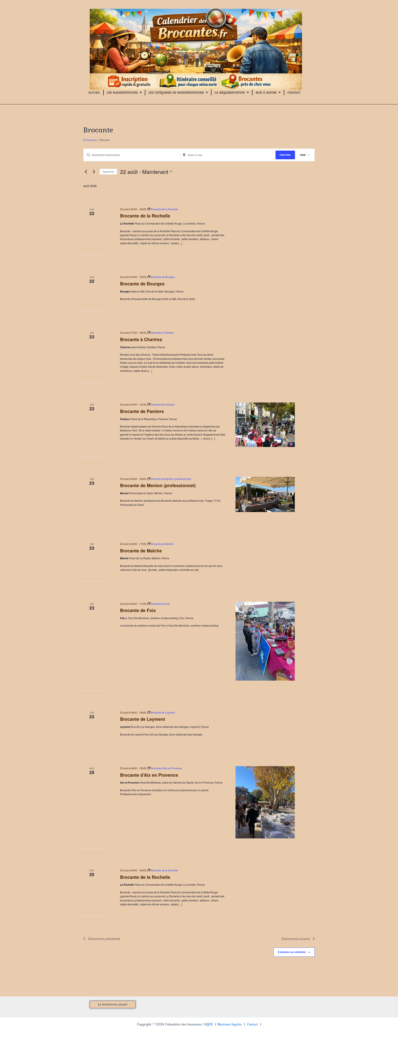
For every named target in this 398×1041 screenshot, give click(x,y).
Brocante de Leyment (142, 719)
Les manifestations (122, 92)
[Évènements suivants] (93, 171)
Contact (294, 92)
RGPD (209, 1024)
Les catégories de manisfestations (176, 92)
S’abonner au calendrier (292, 952)
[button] (113, 1004)
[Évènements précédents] (85, 171)
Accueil (94, 92)
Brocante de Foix (138, 610)
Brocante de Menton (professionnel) (158, 485)
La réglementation (230, 92)
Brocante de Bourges (142, 283)
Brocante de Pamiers (142, 411)
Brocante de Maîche (141, 550)
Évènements (90, 140)
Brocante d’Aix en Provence (149, 775)
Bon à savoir (266, 92)
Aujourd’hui (108, 171)
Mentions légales (229, 1024)
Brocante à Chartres (141, 339)
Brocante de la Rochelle (145, 216)
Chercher (285, 155)
